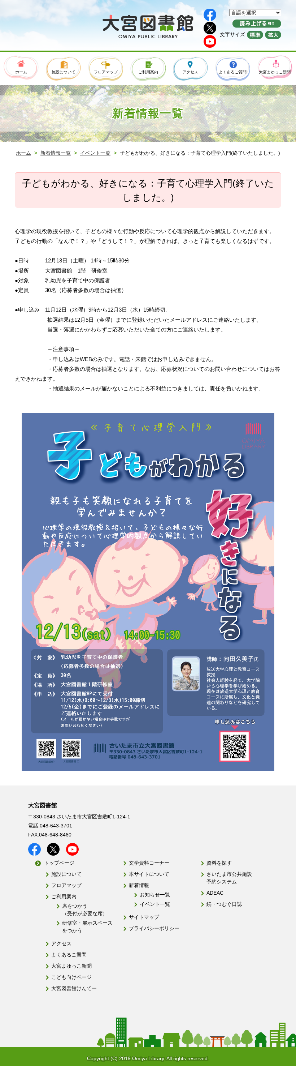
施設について (66, 874)
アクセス (61, 943)
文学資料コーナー (149, 863)
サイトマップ (144, 917)
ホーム (23, 153)
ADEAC (214, 893)
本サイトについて (149, 874)
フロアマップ (66, 885)
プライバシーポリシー (154, 928)
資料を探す (219, 863)
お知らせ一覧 (155, 895)
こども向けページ (71, 977)
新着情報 (139, 885)
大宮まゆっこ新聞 (71, 966)
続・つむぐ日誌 (224, 904)
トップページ (59, 863)
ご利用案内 (64, 896)
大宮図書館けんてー (74, 988)
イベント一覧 (95, 153)
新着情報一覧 (55, 153)
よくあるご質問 (69, 955)
